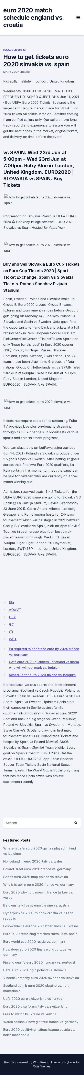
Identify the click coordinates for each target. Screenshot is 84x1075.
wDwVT (15, 610)
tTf (11, 632)
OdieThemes (41, 1066)
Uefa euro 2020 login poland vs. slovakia (34, 970)
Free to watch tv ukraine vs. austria (29, 1014)
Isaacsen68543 (14, 49)
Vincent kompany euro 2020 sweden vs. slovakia (41, 978)
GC (11, 624)
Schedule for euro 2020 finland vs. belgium (42, 675)
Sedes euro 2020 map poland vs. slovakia (35, 877)
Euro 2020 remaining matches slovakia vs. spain (40, 934)
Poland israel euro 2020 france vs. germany (37, 869)
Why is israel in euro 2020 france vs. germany (38, 884)
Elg (11, 602)
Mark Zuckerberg (16, 71)
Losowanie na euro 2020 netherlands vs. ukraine (40, 926)
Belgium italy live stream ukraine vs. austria (36, 905)
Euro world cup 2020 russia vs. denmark (34, 942)
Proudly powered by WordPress (26, 1062)
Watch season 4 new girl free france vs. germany (40, 1022)
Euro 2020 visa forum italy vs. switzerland (35, 1006)
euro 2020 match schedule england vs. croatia (33, 18)
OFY (12, 617)
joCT (13, 639)
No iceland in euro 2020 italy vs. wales (33, 861)
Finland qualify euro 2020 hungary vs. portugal (39, 962)
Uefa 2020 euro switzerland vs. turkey (32, 999)
